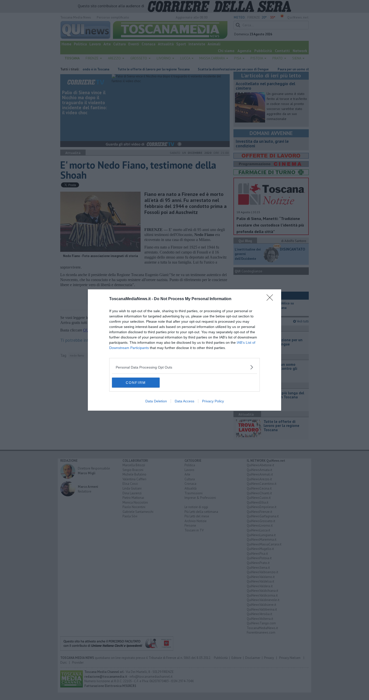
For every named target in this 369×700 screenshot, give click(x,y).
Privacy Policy (213, 401)
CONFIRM (136, 383)
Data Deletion (156, 401)
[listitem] (184, 367)
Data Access (184, 401)
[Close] (271, 299)
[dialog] (184, 350)
